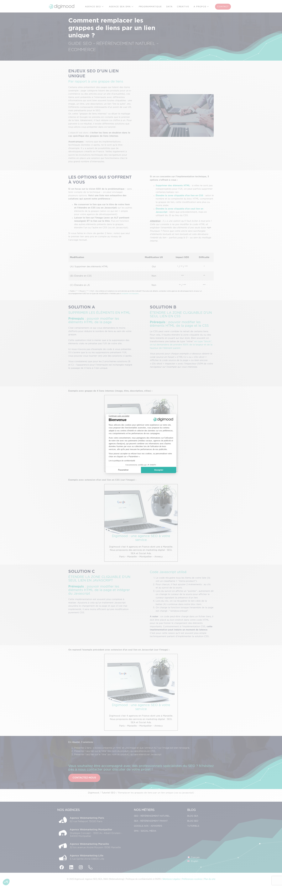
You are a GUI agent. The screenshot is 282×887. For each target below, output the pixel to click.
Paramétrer (123, 470)
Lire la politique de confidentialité (122, 461)
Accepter (158, 470)
